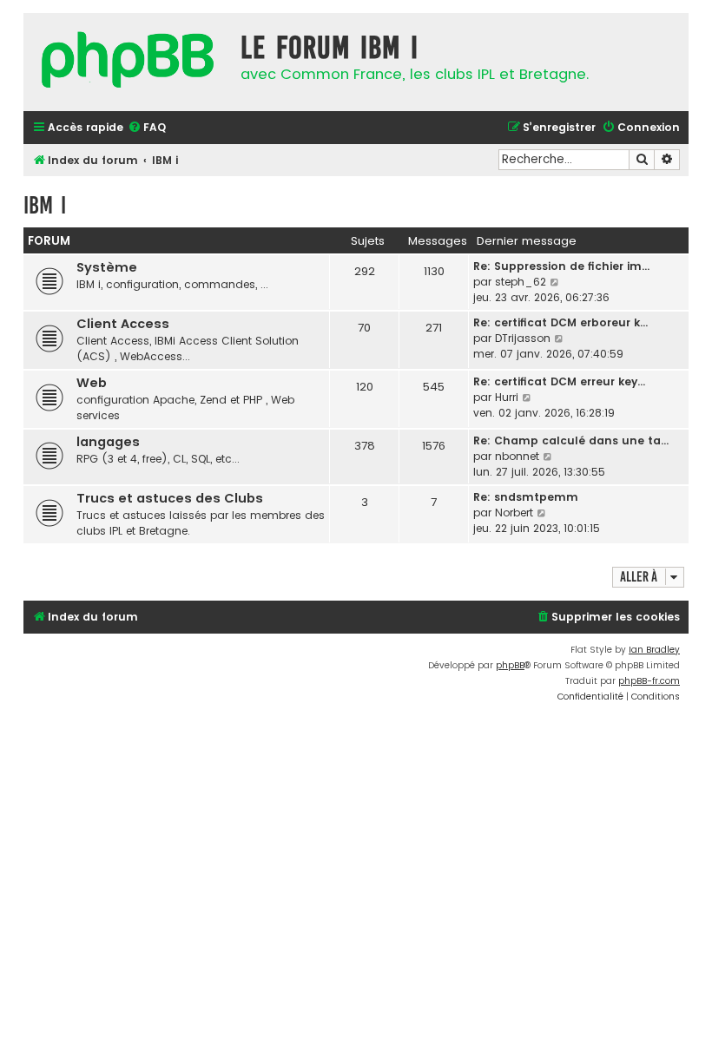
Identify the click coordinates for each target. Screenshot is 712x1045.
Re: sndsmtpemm (525, 497)
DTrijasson (522, 338)
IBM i (44, 205)
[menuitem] (147, 128)
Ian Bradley (654, 649)
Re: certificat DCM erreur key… (559, 381)
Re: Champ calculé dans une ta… (571, 440)
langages (108, 441)
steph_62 (520, 281)
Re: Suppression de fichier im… (561, 266)
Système (106, 267)
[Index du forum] (127, 62)
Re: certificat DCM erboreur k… (560, 322)
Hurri (506, 397)
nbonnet (517, 456)
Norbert (514, 512)
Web (91, 382)
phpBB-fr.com (649, 680)
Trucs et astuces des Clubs (169, 498)
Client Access (122, 323)
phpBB (510, 665)
